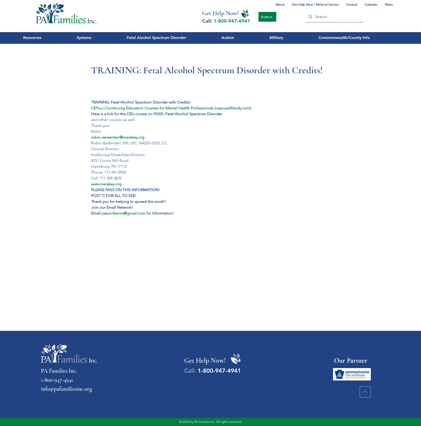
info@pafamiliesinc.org (66, 389)
